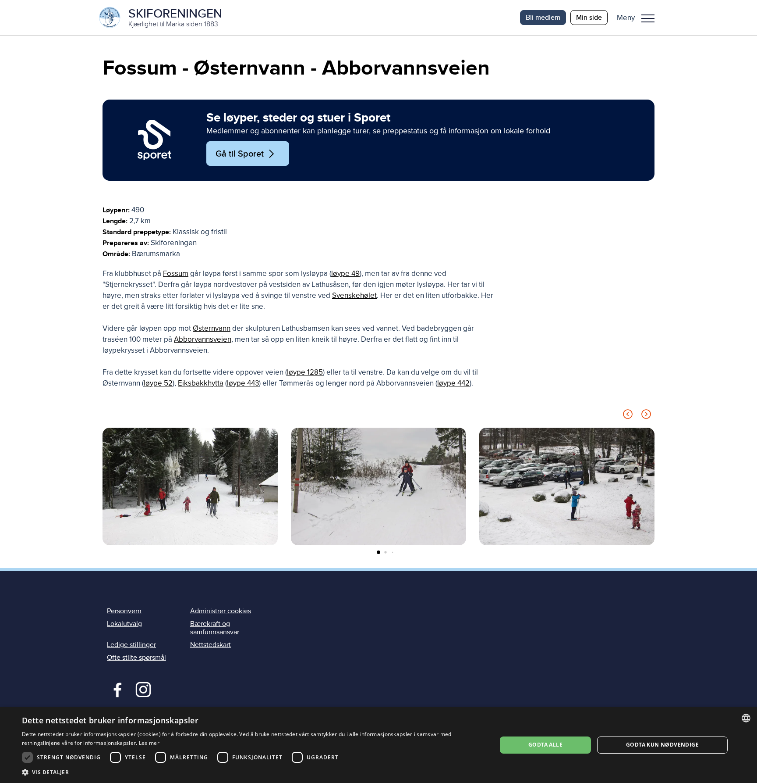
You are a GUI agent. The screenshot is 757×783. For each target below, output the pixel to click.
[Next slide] (646, 415)
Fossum (175, 273)
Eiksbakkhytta (200, 383)
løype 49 (345, 273)
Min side (589, 17)
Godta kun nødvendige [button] (662, 744)
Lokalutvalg (124, 623)
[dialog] (378, 745)
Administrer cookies (220, 611)
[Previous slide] (627, 415)
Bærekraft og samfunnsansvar (214, 627)
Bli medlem (543, 17)
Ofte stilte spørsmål (136, 657)
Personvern (124, 611)
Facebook (115, 688)
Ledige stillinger (131, 644)
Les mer (149, 743)
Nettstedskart (210, 644)
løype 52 (158, 383)
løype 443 (243, 383)
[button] (639, 18)
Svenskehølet (354, 295)
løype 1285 (305, 372)
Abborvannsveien (202, 339)
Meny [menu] (648, 18)
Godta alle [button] (545, 744)
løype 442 (453, 383)
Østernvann (211, 328)
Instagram (143, 688)
